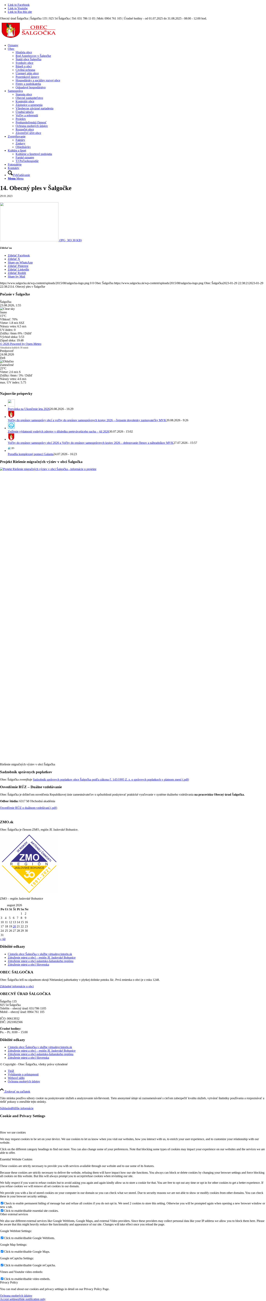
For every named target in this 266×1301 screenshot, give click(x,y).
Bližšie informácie (22, 1108)
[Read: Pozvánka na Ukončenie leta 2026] (11, 405)
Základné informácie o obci (17, 986)
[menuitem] (137, 45)
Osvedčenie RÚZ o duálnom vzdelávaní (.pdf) (28, 807)
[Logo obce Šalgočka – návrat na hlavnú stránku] (29, 38)
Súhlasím (5, 1108)
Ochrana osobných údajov (16, 1295)
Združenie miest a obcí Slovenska (28, 964)
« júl (2, 939)
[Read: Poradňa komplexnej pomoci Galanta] (11, 450)
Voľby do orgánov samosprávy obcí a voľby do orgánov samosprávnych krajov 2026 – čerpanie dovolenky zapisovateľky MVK (87, 420)
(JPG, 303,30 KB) (70, 240)
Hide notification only (32, 1299)
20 (14, 926)
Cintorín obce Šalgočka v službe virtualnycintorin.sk (40, 954)
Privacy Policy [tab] (9, 1282)
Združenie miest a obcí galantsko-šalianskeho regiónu (40, 961)
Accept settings (9, 1299)
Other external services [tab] (14, 1214)
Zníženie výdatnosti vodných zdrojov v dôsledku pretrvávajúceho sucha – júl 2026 (58, 431)
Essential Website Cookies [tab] (16, 1159)
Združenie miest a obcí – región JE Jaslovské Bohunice (42, 957)
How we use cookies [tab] (13, 1132)
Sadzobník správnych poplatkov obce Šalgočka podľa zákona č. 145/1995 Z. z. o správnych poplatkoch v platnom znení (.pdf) (111, 779)
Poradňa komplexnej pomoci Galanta (30, 454)
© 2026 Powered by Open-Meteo (20, 344)
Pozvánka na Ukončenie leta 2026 (29, 409)
